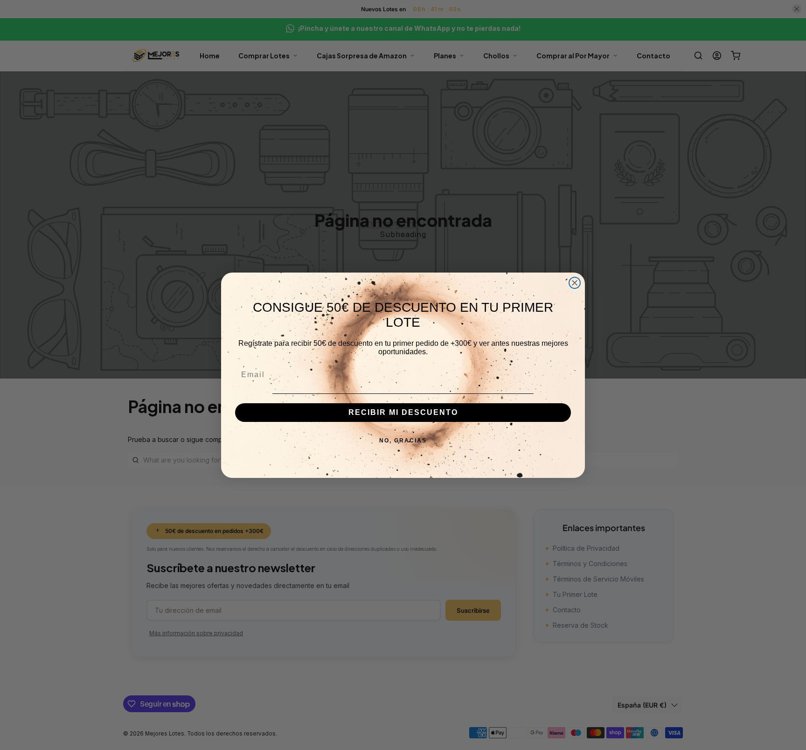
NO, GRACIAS (403, 440)
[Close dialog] (574, 282)
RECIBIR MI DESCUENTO (403, 412)
